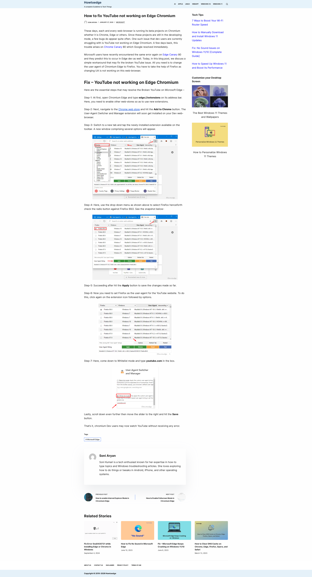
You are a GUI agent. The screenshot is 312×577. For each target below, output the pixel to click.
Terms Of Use (136, 565)
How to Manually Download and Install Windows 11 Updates (208, 36)
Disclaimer (110, 565)
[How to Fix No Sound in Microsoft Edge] (137, 530)
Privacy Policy (122, 565)
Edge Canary (170, 54)
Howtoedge (92, 2)
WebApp (195, 4)
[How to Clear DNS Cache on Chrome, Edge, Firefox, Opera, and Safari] (211, 530)
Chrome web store (129, 109)
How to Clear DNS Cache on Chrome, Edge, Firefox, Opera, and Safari (211, 547)
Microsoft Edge (92, 439)
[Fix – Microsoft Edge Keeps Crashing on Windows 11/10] (174, 530)
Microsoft (120, 22)
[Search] (227, 4)
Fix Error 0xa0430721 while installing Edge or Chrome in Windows (97, 547)
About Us (87, 565)
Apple (180, 4)
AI (175, 4)
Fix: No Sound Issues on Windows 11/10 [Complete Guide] (207, 52)
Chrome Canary (113, 46)
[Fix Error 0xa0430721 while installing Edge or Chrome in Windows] (100, 530)
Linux (187, 4)
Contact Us (98, 565)
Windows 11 (217, 4)
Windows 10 (206, 4)
